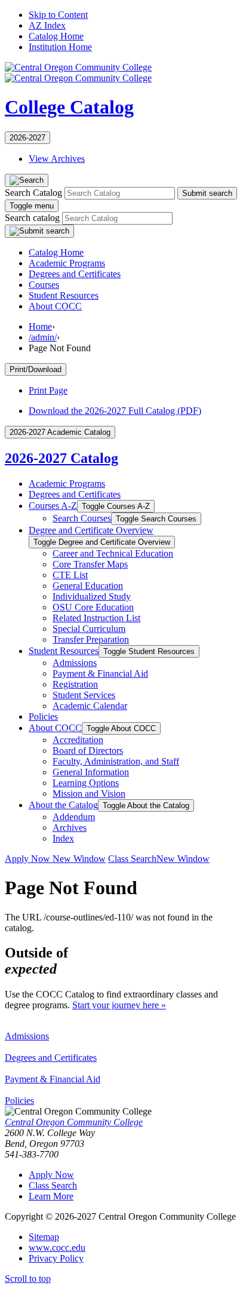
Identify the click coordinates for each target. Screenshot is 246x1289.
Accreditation (78, 740)
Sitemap (44, 1237)
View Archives (57, 159)
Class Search (159, 859)
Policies (43, 716)
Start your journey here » (119, 1005)
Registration (75, 684)
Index (63, 838)
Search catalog (32, 218)
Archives (70, 827)
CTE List (70, 575)
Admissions (75, 663)
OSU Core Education (93, 607)
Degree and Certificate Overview (91, 530)
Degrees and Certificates (75, 274)
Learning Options (86, 783)
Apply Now (55, 859)
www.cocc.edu (57, 1247)
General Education (88, 586)
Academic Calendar (90, 706)
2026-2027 (27, 137)
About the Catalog (63, 805)
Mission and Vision (89, 793)
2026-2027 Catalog (61, 458)
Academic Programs (67, 263)
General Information (91, 772)
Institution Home (60, 47)
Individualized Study (92, 596)
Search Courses (82, 518)
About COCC (55, 306)
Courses (44, 285)
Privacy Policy (56, 1258)
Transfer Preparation (91, 639)
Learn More (51, 1196)
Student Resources (64, 295)
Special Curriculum (89, 629)
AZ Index (47, 25)
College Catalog (69, 107)
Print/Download (35, 369)
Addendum (74, 817)
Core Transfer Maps (90, 564)
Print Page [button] (48, 390)
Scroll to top (28, 1278)
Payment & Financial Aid (52, 1079)
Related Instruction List (96, 618)
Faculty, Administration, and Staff (116, 761)
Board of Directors (88, 750)
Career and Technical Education (113, 553)
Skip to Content (58, 15)
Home (40, 326)
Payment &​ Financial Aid (100, 673)
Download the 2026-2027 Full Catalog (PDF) (115, 411)
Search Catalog (33, 193)
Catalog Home (56, 36)
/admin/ (43, 337)
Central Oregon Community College (74, 1122)
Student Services (84, 695)
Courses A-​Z (53, 506)
